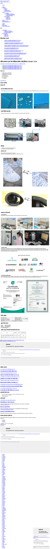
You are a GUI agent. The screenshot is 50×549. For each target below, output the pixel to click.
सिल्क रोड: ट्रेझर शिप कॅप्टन (5, 406)
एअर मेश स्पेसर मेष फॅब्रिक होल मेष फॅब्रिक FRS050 (11, 56)
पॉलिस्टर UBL (8, 19)
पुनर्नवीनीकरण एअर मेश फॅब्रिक (10, 14)
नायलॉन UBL (8, 18)
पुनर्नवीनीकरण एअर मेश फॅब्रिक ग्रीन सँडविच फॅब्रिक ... (9, 378)
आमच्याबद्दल (4, 7)
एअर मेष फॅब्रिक (6, 13)
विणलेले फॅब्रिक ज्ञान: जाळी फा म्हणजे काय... (7, 402)
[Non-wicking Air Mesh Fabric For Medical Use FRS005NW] (9, 380)
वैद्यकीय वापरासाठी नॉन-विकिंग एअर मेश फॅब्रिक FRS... (9, 382)
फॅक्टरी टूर (5, 8)
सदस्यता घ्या (2, 418)
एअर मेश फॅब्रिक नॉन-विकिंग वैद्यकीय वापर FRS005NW (9, 390)
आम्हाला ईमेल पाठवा (3, 80)
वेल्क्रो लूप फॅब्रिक (7, 16)
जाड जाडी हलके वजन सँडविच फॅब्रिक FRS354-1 (11, 48)
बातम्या (3, 20)
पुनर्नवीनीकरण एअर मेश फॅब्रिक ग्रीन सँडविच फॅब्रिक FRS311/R (13, 43)
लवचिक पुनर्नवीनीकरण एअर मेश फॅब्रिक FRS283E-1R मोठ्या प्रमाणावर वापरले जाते (16, 46)
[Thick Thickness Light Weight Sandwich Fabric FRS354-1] (7, 369)
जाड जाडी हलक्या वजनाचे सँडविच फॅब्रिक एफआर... (8, 371)
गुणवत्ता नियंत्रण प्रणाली (7, 11)
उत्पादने (3, 12)
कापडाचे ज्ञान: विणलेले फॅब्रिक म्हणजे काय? (7, 411)
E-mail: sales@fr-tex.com (4, 1)
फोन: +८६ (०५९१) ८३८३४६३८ (5, 0)
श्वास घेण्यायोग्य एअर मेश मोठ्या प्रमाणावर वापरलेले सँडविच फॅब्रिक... (11, 386)
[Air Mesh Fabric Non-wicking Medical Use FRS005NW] (8, 388)
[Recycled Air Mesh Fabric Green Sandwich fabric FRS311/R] (9, 376)
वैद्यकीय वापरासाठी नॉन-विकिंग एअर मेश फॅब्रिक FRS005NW (13, 59)
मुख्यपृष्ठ (3, 23)
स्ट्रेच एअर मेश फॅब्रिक (9, 15)
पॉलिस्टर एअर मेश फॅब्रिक (6, 26)
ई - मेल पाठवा (2, 425)
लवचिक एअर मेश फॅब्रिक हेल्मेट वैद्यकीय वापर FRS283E (12, 41)
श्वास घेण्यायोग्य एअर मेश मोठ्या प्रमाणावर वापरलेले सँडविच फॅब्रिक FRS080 (13, 340)
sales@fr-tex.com (5, 396)
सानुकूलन (5, 9)
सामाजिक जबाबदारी (7, 10)
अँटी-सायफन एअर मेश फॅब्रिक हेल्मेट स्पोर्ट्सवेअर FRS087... (12, 51)
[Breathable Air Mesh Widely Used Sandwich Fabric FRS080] (11, 384)
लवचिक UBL (8, 17)
